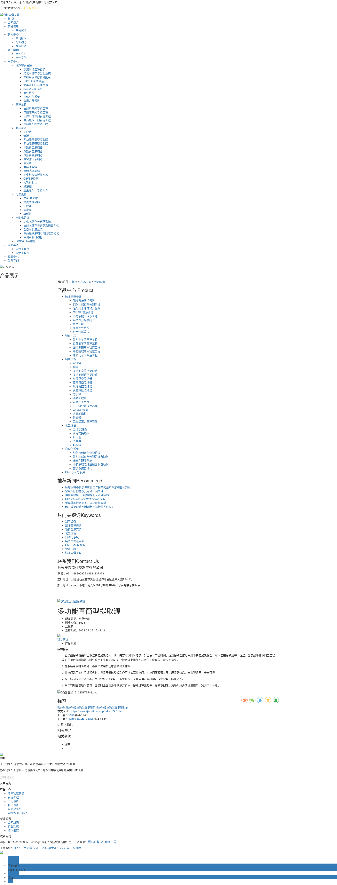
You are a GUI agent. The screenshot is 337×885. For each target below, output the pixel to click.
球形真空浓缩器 (33, 155)
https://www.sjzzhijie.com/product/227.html (97, 711)
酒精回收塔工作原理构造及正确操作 (87, 495)
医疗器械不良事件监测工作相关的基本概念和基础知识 (98, 487)
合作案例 (21, 57)
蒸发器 (27, 210)
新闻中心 (13, 34)
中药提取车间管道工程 (37, 120)
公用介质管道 (31, 100)
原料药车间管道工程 (35, 124)
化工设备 (21, 194)
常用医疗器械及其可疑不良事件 (84, 491)
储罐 (26, 136)
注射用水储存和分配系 (37, 77)
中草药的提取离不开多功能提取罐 (85, 503)
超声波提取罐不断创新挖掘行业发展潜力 (89, 507)
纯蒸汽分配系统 (33, 89)
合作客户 (21, 54)
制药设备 (21, 128)
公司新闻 (21, 38)
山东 (72, 848)
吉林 (45, 848)
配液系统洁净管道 (34, 69)
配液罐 (27, 132)
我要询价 (62, 639)
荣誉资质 (13, 26)
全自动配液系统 (33, 229)
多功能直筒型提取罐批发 (113, 707)
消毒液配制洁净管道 (35, 85)
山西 (23, 848)
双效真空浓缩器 (33, 151)
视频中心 (13, 256)
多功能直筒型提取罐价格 (83, 707)
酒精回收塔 (30, 167)
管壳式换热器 (31, 202)
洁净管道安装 (24, 65)
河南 (79, 848)
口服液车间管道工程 (35, 112)
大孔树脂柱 (30, 182)
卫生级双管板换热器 (35, 175)
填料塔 (27, 214)
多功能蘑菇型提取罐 (35, 143)
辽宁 (38, 848)
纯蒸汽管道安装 (74, 541)
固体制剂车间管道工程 (37, 116)
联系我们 (13, 260)
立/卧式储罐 (30, 198)
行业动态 (21, 42)
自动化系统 (22, 217)
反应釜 (27, 206)
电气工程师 (22, 249)
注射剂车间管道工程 (35, 108)
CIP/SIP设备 (30, 178)
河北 (17, 848)
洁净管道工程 (73, 553)
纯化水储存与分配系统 (37, 73)
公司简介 (13, 22)
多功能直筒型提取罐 (35, 139)
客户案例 (13, 50)
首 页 (11, 18)
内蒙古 (31, 848)
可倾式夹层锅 (31, 171)
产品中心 (13, 61)
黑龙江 (52, 848)
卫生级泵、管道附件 (35, 190)
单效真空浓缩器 (33, 147)
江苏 (60, 848)
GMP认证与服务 (25, 241)
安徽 (66, 848)
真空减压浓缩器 (33, 159)
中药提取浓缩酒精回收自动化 (41, 233)
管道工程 (21, 104)
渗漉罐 (27, 186)
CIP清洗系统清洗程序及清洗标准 (85, 499)
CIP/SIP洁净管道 (33, 81)
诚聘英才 (13, 245)
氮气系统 (28, 93)
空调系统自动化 (33, 237)
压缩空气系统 (31, 97)
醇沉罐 (27, 163)
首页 (74, 282)
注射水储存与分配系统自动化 (41, 225)
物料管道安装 (73, 529)
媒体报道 (21, 46)
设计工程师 (22, 253)
